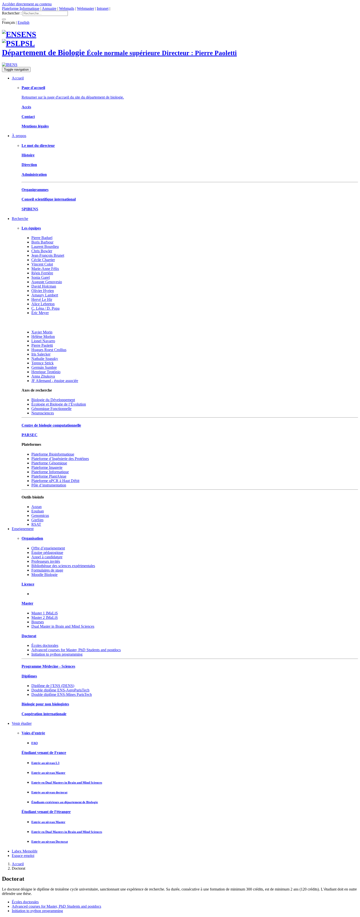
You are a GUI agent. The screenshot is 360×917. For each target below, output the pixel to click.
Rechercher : (12, 13)
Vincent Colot (42, 264)
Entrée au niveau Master (48, 773)
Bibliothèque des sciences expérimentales (63, 566)
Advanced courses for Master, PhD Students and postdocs (76, 650)
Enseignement (23, 529)
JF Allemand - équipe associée (54, 381)
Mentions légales (35, 126)
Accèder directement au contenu (27, 4)
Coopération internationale (44, 714)
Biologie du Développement (53, 400)
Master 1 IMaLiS (44, 613)
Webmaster (85, 8)
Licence (28, 584)
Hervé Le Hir (41, 299)
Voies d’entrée (33, 733)
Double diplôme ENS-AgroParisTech (60, 690)
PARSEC (29, 435)
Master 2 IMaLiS (44, 617)
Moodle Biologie (44, 575)
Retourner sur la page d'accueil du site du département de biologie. (73, 97)
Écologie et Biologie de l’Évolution (58, 404)
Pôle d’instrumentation (48, 485)
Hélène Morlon (43, 336)
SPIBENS (30, 209)
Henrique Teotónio (45, 372)
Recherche (20, 219)
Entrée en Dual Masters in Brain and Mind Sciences (66, 782)
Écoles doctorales (44, 645)
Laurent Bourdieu (45, 246)
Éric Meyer (40, 313)
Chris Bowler (41, 251)
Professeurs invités (45, 561)
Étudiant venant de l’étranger (46, 812)
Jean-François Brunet (47, 255)
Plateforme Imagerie (46, 467)
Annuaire (49, 8)
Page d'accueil (33, 88)
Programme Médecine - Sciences (48, 666)
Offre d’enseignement (48, 548)
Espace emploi (23, 855)
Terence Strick (42, 363)
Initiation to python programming (57, 654)
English (23, 22)
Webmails (66, 8)
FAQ (34, 743)
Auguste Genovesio (46, 282)
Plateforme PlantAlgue (48, 476)
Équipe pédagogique (47, 552)
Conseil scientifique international (49, 199)
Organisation (32, 538)
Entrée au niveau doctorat (49, 792)
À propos (19, 136)
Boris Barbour (42, 242)
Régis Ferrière (42, 273)
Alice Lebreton (43, 304)
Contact (28, 117)
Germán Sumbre (44, 367)
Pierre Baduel (41, 238)
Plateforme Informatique (20, 8)
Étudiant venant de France (44, 753)
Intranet (102, 8)
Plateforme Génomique (49, 463)
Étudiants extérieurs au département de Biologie (64, 802)
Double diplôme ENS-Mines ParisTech (61, 694)
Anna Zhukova (43, 376)
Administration (34, 174)
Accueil (18, 78)
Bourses (37, 622)
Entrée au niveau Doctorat (49, 841)
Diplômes (29, 676)
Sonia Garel (40, 277)
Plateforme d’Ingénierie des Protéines (60, 459)
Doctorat (29, 636)
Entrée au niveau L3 (45, 763)
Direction (29, 165)
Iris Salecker (40, 354)
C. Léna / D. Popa (45, 308)
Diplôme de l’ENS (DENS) (52, 686)
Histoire (28, 155)
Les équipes (31, 228)
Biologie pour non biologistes (45, 704)
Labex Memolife (24, 851)
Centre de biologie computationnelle (51, 425)
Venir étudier (22, 723)
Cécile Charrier (43, 260)
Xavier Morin (41, 332)
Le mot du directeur (38, 145)
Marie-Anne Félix (45, 269)
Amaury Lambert (44, 295)
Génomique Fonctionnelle (51, 409)
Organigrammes (35, 190)
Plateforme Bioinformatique (52, 454)
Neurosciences (42, 413)
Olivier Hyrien (42, 291)
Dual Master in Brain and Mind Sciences (62, 626)
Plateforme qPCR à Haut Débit (55, 481)
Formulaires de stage (47, 570)
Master (27, 603)
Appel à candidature (46, 557)
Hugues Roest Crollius (48, 350)
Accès (26, 107)
